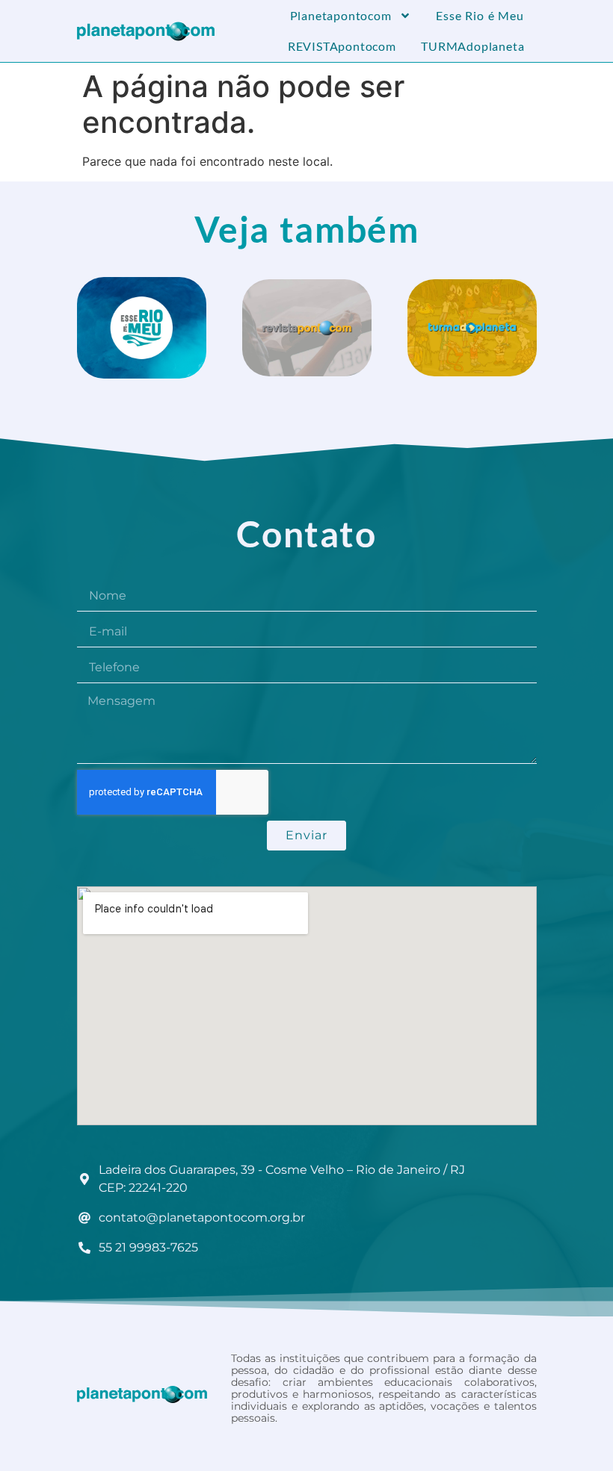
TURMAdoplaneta (472, 46)
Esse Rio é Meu (480, 15)
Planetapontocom (341, 15)
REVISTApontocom (342, 46)
